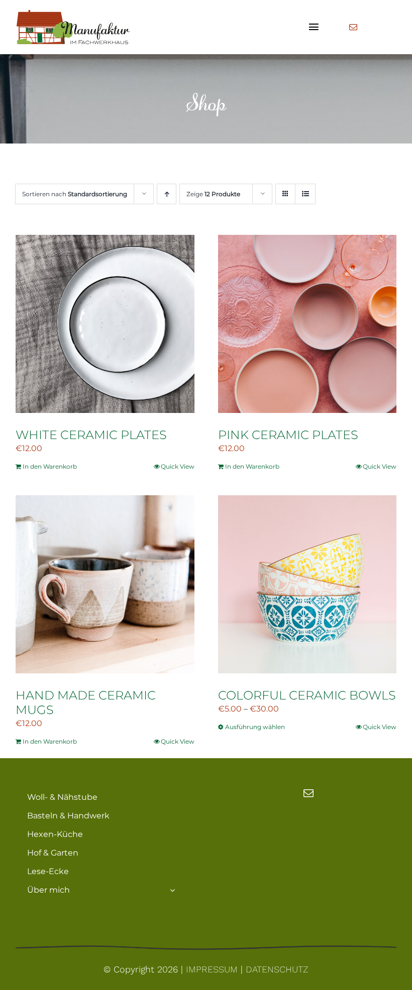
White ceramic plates (91, 435)
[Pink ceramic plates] (307, 324)
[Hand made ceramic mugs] (105, 584)
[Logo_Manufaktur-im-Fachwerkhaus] (72, 14)
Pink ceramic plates (288, 435)
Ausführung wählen (255, 727)
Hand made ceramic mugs (86, 702)
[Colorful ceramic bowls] (307, 584)
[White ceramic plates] (105, 324)
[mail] (353, 27)
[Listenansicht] (305, 194)
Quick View (177, 466)
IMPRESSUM (212, 969)
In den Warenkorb (50, 466)
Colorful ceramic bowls (307, 695)
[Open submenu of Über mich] (172, 890)
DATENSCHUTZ (277, 969)
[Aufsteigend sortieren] (166, 194)
